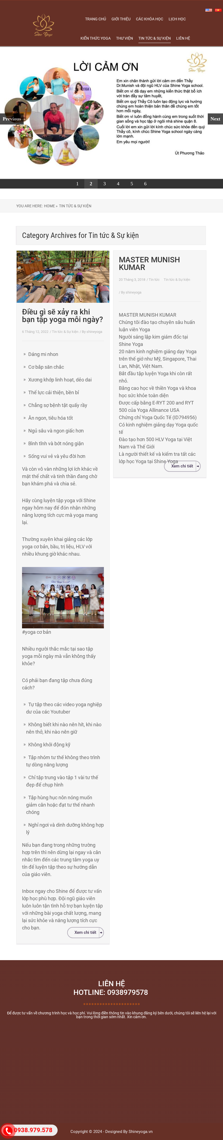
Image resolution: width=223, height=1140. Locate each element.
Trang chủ (95, 19)
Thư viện (124, 38)
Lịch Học (177, 19)
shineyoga (94, 332)
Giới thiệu (121, 19)
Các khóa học (149, 19)
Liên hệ (183, 38)
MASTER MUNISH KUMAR (149, 263)
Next (215, 119)
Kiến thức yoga (95, 38)
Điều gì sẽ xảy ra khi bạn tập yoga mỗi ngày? (62, 315)
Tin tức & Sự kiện (154, 38)
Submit (113, 1081)
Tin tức (154, 280)
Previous (12, 119)
